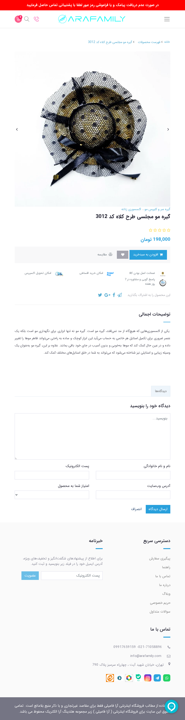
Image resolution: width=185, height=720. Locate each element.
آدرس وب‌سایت (158, 486)
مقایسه (102, 254)
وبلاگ (166, 594)
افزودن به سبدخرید (146, 254)
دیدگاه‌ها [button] (160, 391)
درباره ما (164, 585)
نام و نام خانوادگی (157, 466)
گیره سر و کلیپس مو (156, 209)
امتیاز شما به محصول (73, 486)
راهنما (166, 567)
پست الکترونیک (77, 466)
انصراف (136, 509)
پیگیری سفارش (159, 558)
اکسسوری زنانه (131, 209)
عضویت (30, 575)
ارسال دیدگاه (158, 509)
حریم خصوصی (160, 603)
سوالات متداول (160, 611)
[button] (168, 230)
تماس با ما (162, 576)
